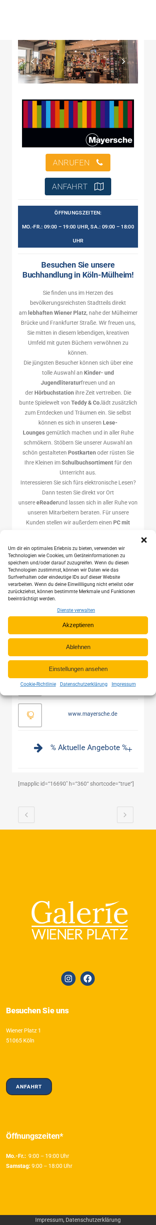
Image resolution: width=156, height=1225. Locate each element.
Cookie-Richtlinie (38, 684)
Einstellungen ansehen (78, 668)
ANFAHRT (70, 186)
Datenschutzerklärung (84, 684)
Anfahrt (29, 1087)
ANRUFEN (71, 162)
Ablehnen (78, 646)
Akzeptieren (78, 624)
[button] (144, 540)
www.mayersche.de (92, 714)
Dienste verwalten (76, 610)
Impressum (124, 684)
